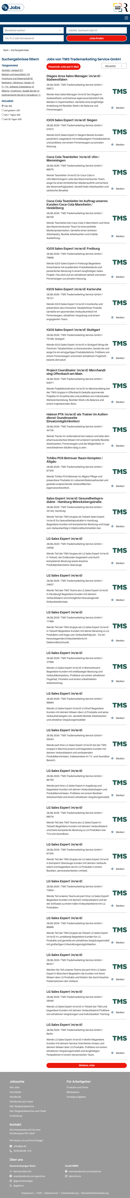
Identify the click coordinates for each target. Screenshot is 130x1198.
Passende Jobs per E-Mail (63, 66)
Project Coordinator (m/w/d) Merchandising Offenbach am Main (76, 372)
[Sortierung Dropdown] (122, 66)
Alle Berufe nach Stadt (21, 1101)
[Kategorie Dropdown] (60, 30)
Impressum (27, 1193)
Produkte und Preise (77, 1087)
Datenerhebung (69, 1193)
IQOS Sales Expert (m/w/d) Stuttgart (73, 330)
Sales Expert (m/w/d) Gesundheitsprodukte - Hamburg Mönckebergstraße (75, 500)
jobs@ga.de (20, 1146)
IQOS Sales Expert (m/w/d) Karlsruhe (73, 289)
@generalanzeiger (23, 1180)
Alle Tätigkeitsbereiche (22, 1106)
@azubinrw (75, 1176)
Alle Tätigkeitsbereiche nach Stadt (28, 1111)
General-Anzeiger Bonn (23, 1165)
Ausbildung (16, 1115)
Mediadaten (73, 1092)
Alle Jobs (14, 1087)
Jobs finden (96, 38)
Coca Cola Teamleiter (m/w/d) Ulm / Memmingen (72, 158)
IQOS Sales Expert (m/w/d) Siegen (71, 120)
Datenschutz (51, 1193)
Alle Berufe (15, 1096)
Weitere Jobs (87, 1065)
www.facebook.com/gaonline (29, 1176)
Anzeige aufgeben (76, 1096)
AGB (39, 1193)
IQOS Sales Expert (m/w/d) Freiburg (73, 248)
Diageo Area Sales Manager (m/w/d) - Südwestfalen (74, 77)
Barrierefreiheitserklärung (95, 1193)
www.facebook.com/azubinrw (85, 1171)
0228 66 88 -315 (22, 1150)
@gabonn (18, 1185)
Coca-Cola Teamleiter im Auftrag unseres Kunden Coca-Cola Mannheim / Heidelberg (77, 204)
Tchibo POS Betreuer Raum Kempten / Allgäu (74, 459)
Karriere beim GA (22, 1171)
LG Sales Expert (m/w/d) (64, 539)
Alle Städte (15, 1092)
